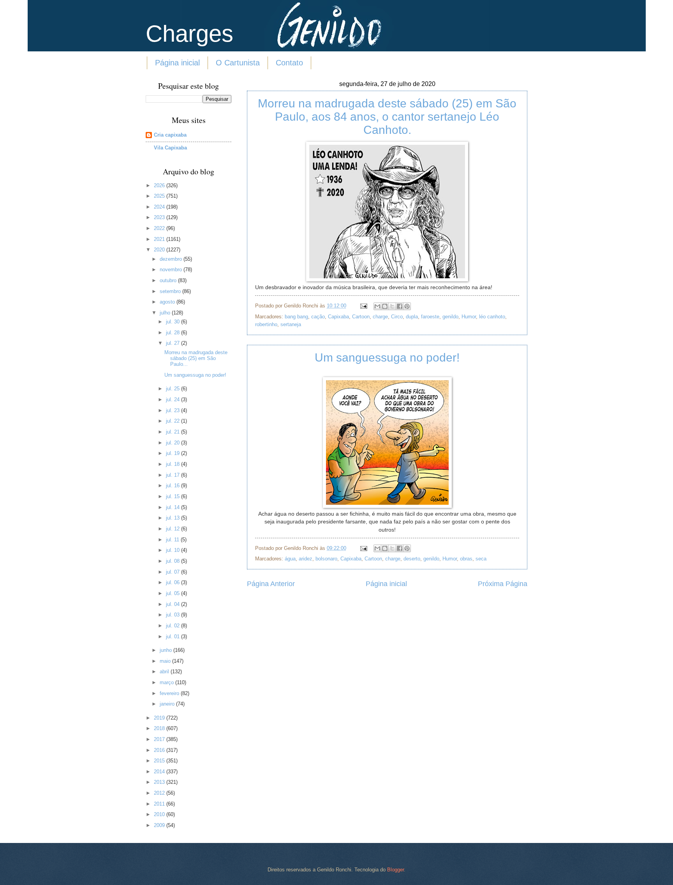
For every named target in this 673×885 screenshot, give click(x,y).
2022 (160, 228)
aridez (305, 559)
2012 (160, 793)
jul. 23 (173, 410)
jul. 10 (173, 550)
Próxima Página (502, 584)
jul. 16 (173, 485)
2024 (160, 207)
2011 (160, 804)
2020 (160, 250)
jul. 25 (173, 389)
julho (166, 313)
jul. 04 (173, 604)
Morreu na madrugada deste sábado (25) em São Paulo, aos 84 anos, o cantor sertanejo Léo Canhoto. (387, 116)
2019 (160, 718)
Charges (189, 34)
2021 (160, 239)
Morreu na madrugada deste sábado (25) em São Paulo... (195, 358)
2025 (160, 196)
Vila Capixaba (170, 148)
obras (466, 559)
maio (166, 661)
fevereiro (170, 693)
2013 (160, 782)
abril (165, 671)
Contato (289, 62)
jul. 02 (173, 626)
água (290, 559)
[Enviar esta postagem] (363, 306)
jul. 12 (173, 529)
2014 (160, 771)
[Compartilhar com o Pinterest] (407, 306)
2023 (160, 217)
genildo (450, 317)
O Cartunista (238, 62)
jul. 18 (173, 464)
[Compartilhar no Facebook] (399, 306)
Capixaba (338, 317)
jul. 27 (173, 343)
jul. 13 (173, 518)
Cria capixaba (170, 135)
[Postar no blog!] (385, 306)
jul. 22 (173, 421)
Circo (397, 317)
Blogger (395, 870)
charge (380, 317)
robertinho (266, 324)
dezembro (171, 259)
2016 (160, 750)
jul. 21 (173, 432)
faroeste (430, 317)
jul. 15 (173, 496)
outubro (169, 280)
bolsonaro (326, 559)
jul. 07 (173, 572)
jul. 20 (173, 443)
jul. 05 (173, 593)
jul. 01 (173, 636)
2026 (160, 185)
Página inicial (177, 62)
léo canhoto (492, 317)
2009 (160, 825)
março (167, 682)
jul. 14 (173, 507)
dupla (412, 317)
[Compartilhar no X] (392, 306)
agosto (168, 302)
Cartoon (361, 317)
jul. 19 (173, 453)
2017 (160, 739)
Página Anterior (271, 584)
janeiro (168, 704)
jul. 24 (173, 399)
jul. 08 (173, 561)
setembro (171, 291)
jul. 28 (173, 332)
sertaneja (290, 324)
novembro (171, 269)
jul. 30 (173, 322)
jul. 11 (173, 540)
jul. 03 (173, 615)
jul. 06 (173, 582)
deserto (411, 559)
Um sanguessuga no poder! (387, 357)
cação (318, 317)
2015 (160, 761)
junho (166, 650)
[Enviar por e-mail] (377, 306)
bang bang (296, 317)
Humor (469, 317)
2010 (160, 814)
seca (481, 559)
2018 (160, 728)
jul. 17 (173, 475)
